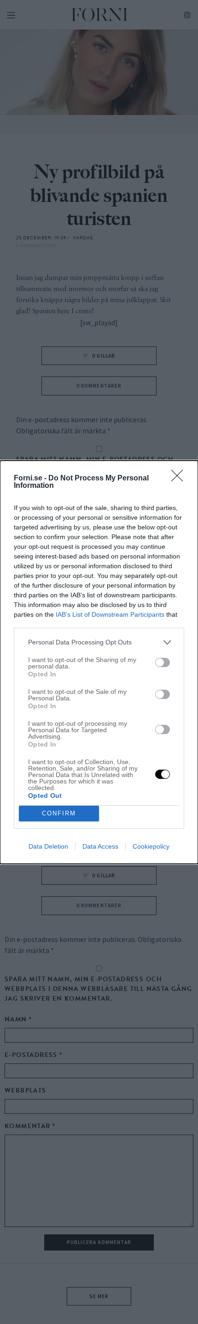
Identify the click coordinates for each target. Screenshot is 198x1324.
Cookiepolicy (151, 846)
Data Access (100, 846)
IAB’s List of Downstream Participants (110, 614)
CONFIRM (59, 813)
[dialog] (99, 662)
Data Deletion (48, 846)
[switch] (162, 662)
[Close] (180, 478)
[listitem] (99, 642)
